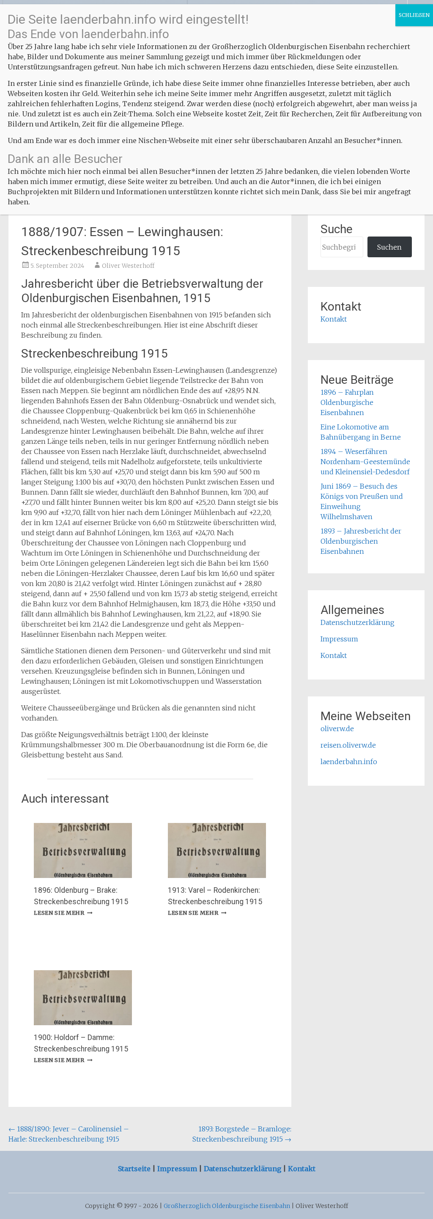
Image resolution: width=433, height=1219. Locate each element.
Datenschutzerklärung (358, 622)
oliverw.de (337, 728)
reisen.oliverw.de (348, 745)
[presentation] (83, 850)
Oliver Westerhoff (128, 266)
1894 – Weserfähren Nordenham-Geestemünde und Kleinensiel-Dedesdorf (365, 461)
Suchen (389, 247)
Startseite (135, 1168)
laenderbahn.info (349, 761)
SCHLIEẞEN (414, 15)
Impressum (339, 639)
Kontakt (334, 319)
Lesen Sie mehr (63, 912)
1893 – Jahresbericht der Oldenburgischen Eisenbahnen (361, 541)
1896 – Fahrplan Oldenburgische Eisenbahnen (347, 402)
